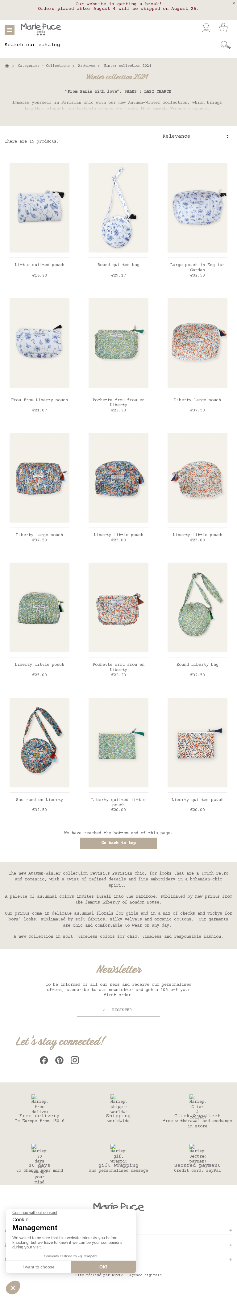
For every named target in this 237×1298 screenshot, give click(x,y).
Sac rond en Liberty (39, 800)
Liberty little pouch (118, 535)
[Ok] (225, 45)
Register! (122, 1010)
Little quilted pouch (39, 265)
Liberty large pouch (197, 400)
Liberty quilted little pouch (118, 803)
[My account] (206, 27)
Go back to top (118, 843)
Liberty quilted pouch (197, 800)
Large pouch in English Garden (197, 268)
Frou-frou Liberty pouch (39, 400)
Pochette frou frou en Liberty (118, 403)
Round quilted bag (118, 265)
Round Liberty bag (197, 664)
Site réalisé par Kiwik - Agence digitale (118, 1275)
